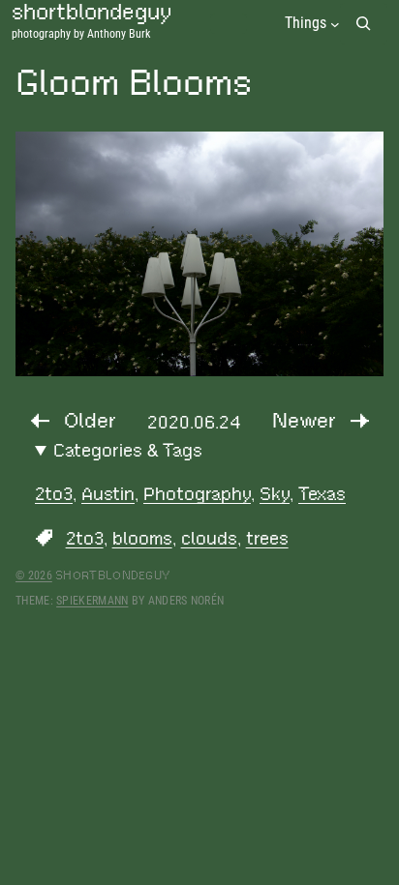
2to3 (54, 494)
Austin (108, 494)
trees (267, 538)
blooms (142, 538)
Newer (304, 420)
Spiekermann (92, 600)
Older (90, 420)
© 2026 (33, 575)
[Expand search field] (363, 23)
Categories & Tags (127, 450)
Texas (322, 494)
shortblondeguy (112, 575)
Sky (275, 494)
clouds (209, 538)
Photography (197, 494)
